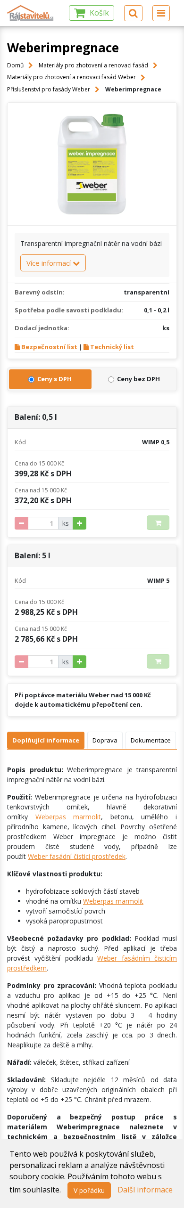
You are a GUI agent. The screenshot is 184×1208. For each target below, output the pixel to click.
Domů (15, 65)
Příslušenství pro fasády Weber (48, 89)
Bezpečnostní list (49, 347)
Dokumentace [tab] (151, 740)
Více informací (49, 263)
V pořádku (89, 1190)
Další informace (145, 1189)
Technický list (112, 347)
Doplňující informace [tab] (45, 740)
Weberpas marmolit (68, 816)
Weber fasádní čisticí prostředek (76, 856)
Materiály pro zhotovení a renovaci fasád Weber (71, 77)
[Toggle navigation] (161, 13)
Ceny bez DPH (138, 379)
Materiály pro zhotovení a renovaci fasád (93, 65)
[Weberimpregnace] (92, 164)
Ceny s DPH (54, 379)
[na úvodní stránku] (30, 13)
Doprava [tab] (104, 740)
